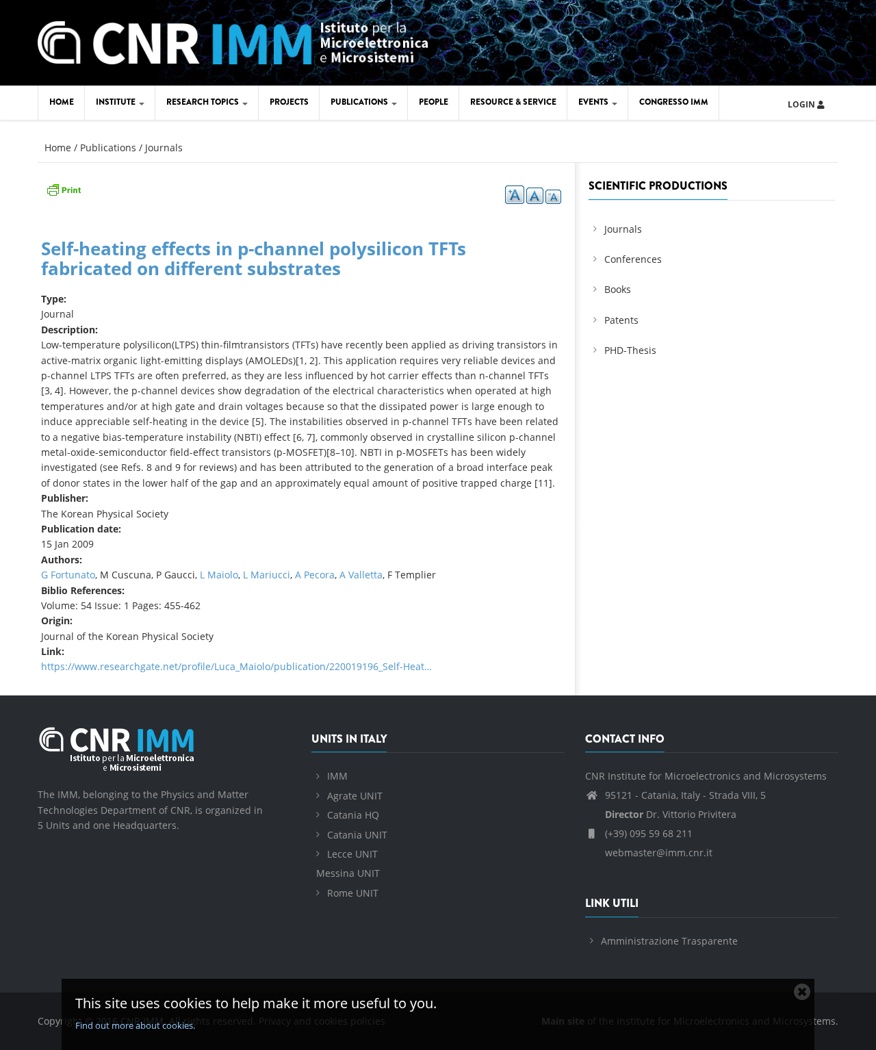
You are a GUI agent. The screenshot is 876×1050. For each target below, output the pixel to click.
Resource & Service (513, 102)
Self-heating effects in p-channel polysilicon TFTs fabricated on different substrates (253, 258)
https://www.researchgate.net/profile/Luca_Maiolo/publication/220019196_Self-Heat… (236, 666)
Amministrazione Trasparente (669, 940)
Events (594, 102)
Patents (621, 319)
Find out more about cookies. (135, 1025)
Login (802, 104)
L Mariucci (266, 574)
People (433, 102)
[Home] (233, 41)
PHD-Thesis (630, 350)
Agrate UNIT (355, 795)
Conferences (633, 259)
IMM (337, 775)
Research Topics (203, 102)
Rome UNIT (352, 892)
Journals (164, 147)
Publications (360, 102)
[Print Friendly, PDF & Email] (63, 188)
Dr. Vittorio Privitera (670, 814)
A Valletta (361, 574)
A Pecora (315, 574)
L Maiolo (219, 574)
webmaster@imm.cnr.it (657, 852)
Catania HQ (353, 814)
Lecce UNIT (352, 853)
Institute (117, 102)
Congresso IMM (673, 102)
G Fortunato (68, 574)
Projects (289, 102)
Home (61, 102)
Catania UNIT (357, 834)
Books (617, 289)
